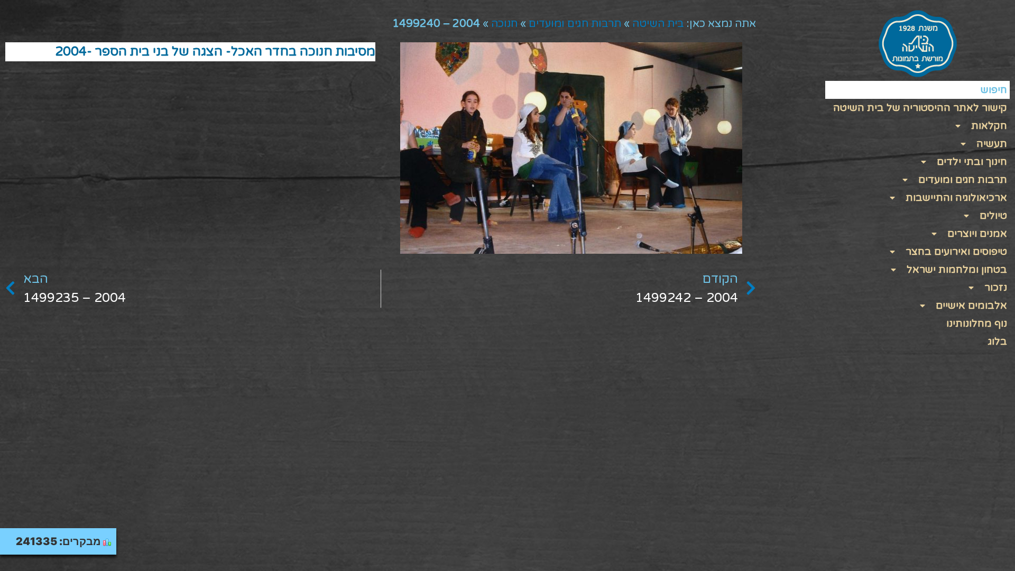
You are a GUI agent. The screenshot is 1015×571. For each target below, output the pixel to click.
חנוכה (504, 23)
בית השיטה (658, 23)
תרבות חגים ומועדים (575, 23)
